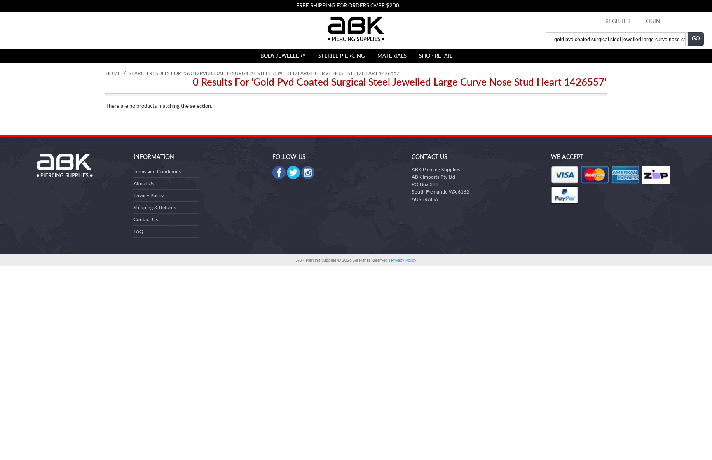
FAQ (138, 231)
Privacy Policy (149, 195)
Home (113, 73)
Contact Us (146, 219)
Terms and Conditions (157, 171)
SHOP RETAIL (435, 56)
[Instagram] (307, 172)
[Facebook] (279, 172)
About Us (144, 183)
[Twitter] (293, 172)
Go (696, 39)
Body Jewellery (283, 56)
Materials (392, 56)
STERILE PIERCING (341, 56)
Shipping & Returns (155, 207)
